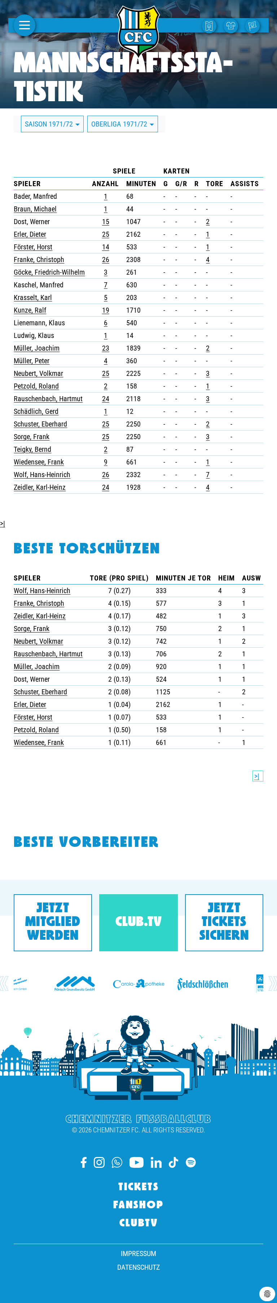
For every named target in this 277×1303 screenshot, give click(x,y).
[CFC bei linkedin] (156, 1162)
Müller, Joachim (37, 348)
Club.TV (138, 923)
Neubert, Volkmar (38, 373)
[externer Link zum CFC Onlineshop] (233, 25)
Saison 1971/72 (50, 124)
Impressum (138, 1253)
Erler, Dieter (30, 234)
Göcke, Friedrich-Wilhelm (49, 272)
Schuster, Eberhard (40, 424)
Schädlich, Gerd (36, 411)
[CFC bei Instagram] (99, 1162)
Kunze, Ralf (30, 310)
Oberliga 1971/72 (120, 124)
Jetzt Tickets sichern (224, 922)
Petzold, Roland (36, 386)
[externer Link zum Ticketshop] (211, 25)
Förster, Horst (33, 247)
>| (2, 523)
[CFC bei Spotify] (190, 1162)
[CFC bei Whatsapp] (117, 1162)
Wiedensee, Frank (39, 462)
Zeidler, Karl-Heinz (40, 487)
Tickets (138, 1187)
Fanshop (138, 1205)
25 (105, 234)
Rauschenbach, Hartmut (48, 398)
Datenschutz (138, 1267)
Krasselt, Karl (33, 297)
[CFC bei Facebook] (84, 1162)
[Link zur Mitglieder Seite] (254, 25)
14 (105, 247)
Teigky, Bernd (32, 449)
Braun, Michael (35, 209)
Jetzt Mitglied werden (52, 922)
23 (105, 348)
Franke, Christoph (39, 259)
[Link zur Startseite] (138, 55)
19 (105, 310)
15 (105, 221)
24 (105, 398)
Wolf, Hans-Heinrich (42, 474)
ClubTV (138, 1223)
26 (105, 259)
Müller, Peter (31, 360)
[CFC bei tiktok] (173, 1162)
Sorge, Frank (31, 436)
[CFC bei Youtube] (136, 1162)
